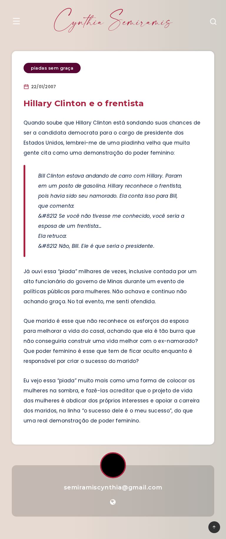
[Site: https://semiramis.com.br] (113, 502)
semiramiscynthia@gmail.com (113, 487)
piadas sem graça (52, 68)
